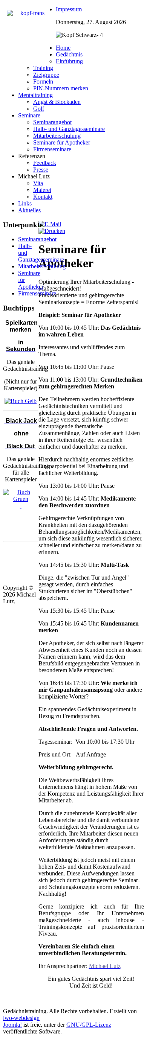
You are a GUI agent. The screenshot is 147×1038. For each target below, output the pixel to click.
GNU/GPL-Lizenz (88, 1024)
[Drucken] (51, 231)
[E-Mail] (49, 224)
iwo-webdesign (21, 1018)
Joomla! (12, 1024)
